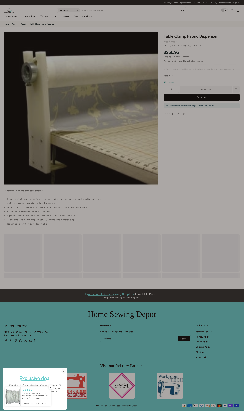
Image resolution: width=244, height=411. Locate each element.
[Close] (63, 371)
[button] (51, 387)
